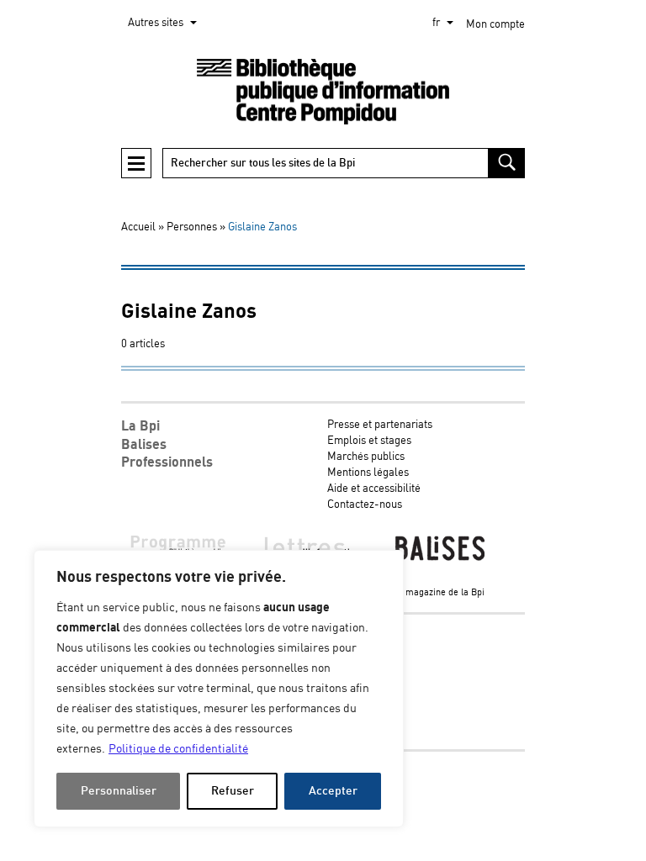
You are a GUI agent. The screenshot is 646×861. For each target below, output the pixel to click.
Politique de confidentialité (178, 749)
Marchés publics (366, 457)
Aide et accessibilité (374, 488)
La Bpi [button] (140, 426)
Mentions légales (368, 472)
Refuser (232, 790)
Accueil (138, 227)
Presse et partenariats (379, 425)
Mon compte (495, 24)
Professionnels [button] (167, 462)
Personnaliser (118, 790)
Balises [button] (144, 444)
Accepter (333, 790)
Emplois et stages (369, 441)
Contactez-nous (364, 504)
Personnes (192, 227)
